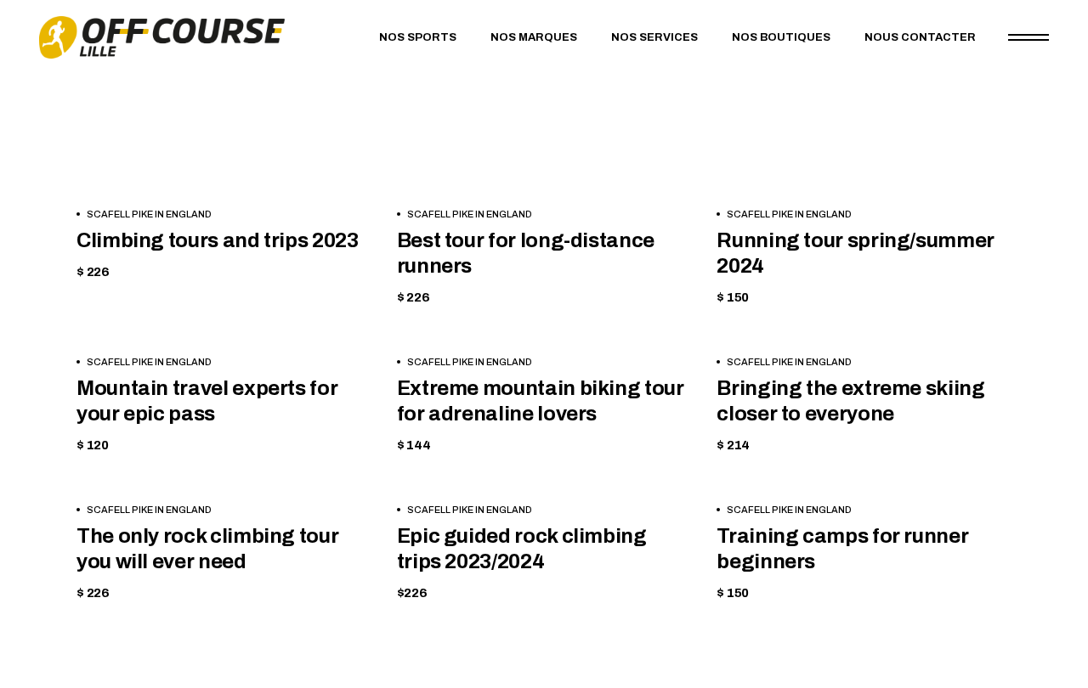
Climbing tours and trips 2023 (217, 240)
